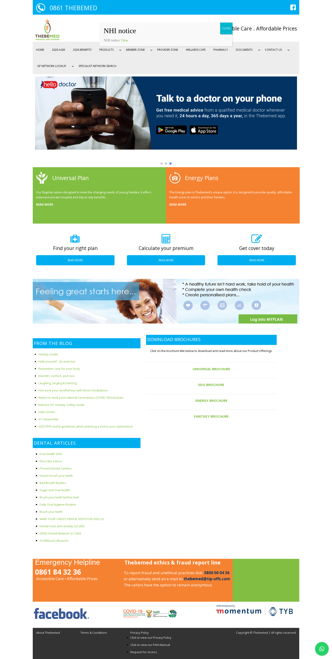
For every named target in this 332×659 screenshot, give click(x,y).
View (124, 40)
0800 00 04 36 (216, 572)
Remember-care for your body (59, 369)
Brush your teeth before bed (59, 497)
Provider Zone (167, 50)
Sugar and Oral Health (55, 490)
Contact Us (273, 50)
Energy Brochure (211, 400)
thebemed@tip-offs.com (207, 578)
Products (106, 50)
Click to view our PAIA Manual (150, 645)
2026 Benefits (82, 50)
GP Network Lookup (51, 66)
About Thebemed (48, 633)
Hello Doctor (46, 412)
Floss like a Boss (51, 461)
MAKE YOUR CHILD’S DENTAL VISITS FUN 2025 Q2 (72, 519)
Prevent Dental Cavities (56, 468)
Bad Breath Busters (53, 483)
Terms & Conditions (93, 633)
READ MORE (44, 204)
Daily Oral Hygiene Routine (58, 504)
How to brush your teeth (56, 476)
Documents (244, 50)
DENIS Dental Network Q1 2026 (60, 533)
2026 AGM (58, 50)
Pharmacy (220, 50)
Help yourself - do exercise (56, 361)
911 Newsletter (48, 419)
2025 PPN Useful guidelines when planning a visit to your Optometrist (85, 426)
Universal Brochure (211, 369)
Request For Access (143, 652)
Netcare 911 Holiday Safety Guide (61, 405)
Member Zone (135, 50)
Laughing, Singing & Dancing (57, 383)
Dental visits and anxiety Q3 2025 (62, 526)
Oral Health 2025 (51, 454)
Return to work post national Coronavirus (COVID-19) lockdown (81, 397)
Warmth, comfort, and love (56, 376)
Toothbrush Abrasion (54, 541)
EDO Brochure (211, 384)
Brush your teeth (51, 512)
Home (40, 50)
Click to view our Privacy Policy (150, 638)
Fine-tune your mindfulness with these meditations (73, 390)
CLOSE (226, 28)
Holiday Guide (48, 354)
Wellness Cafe (196, 50)
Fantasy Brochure (211, 416)
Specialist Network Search (97, 66)
